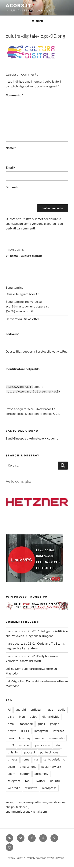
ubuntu (55, 781)
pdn (57, 745)
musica (24, 745)
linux (11, 738)
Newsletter (31, 319)
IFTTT (25, 731)
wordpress (49, 788)
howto (12, 731)
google (54, 724)
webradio (14, 788)
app (50, 709)
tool (27, 781)
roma (25, 759)
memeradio (57, 738)
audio (61, 709)
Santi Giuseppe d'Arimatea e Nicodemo (32, 438)
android (21, 709)
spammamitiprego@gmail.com (26, 811)
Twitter (40, 781)
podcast (29, 752)
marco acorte (15, 631)
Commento (14, 95)
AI (9, 709)
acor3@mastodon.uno (20, 306)
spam (11, 773)
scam (11, 766)
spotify (25, 773)
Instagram (41, 731)
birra (11, 716)
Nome (11, 148)
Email (10, 167)
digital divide (50, 716)
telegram (14, 781)
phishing (13, 752)
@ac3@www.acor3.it (19, 311)
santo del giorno (54, 759)
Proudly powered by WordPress (45, 857)
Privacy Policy (14, 857)
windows (31, 788)
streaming (41, 773)
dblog (33, 716)
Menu (39, 20)
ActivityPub (60, 351)
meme (39, 738)
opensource (42, 745)
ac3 (8, 668)
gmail (41, 724)
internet (58, 731)
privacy (12, 759)
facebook (26, 724)
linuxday (24, 738)
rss (36, 759)
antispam (37, 709)
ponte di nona (49, 752)
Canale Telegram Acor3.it (22, 294)
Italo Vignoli (14, 681)
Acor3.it (18, 5)
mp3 (11, 745)
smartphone (28, 766)
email (11, 724)
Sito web (11, 187)
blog (22, 716)
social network (51, 766)
